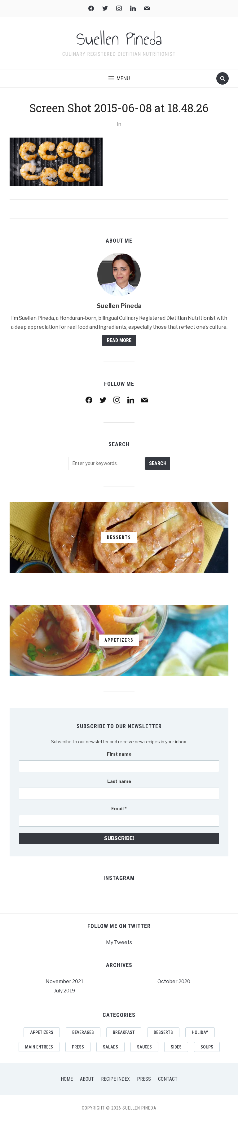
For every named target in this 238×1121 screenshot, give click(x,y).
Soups (207, 1046)
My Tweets (119, 942)
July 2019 (64, 991)
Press (78, 1046)
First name (119, 754)
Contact (168, 1079)
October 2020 (173, 981)
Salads (110, 1046)
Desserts (163, 1032)
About (87, 1079)
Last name (119, 781)
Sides (176, 1046)
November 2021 (64, 981)
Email (119, 808)
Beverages (83, 1032)
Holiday (200, 1032)
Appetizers (41, 1032)
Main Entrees (39, 1046)
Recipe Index (115, 1079)
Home (67, 1079)
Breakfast (124, 1032)
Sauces (144, 1046)
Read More (119, 340)
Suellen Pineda (119, 39)
